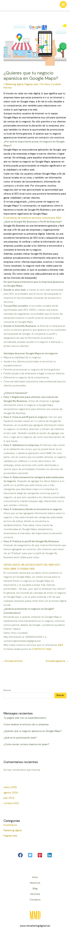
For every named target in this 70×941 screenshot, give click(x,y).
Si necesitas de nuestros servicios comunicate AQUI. (33, 217)
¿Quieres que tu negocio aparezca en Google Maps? (33, 731)
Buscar (7, 690)
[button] (20, 855)
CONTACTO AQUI (41, 649)
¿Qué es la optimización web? (20, 737)
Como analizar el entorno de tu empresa (26, 724)
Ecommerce (10, 825)
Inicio (35, 877)
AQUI (60, 645)
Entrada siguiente (57, 661)
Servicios (35, 894)
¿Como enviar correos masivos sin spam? (26, 744)
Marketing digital (14, 84)
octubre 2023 (11, 803)
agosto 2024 (11, 792)
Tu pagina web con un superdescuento (25, 717)
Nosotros (35, 882)
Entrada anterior (12, 661)
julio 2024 (9, 798)
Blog (35, 888)
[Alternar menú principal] (63, 4)
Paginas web (31, 84)
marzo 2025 (10, 787)
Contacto (35, 899)
